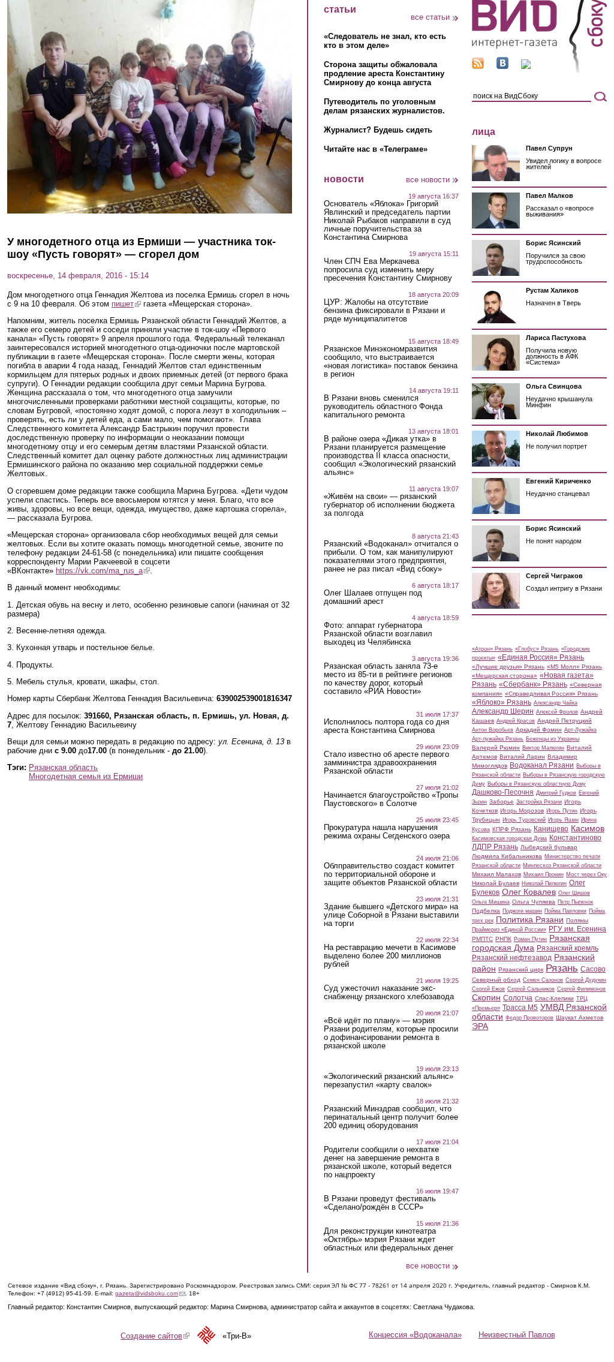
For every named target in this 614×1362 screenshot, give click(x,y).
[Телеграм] (526, 66)
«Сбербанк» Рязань (533, 684)
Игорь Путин (561, 811)
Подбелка (486, 910)
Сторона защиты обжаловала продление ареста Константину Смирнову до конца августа (384, 73)
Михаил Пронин (543, 874)
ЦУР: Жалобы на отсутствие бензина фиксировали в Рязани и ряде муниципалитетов (384, 310)
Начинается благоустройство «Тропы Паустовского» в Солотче (391, 799)
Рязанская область (63, 767)
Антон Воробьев (492, 730)
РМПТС (482, 939)
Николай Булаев (495, 883)
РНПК (503, 939)
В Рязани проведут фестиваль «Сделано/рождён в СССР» (380, 1203)
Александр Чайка (555, 703)
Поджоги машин (522, 911)
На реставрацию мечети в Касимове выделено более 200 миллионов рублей (390, 956)
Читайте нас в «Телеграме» (376, 149)
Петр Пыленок (575, 902)
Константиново (575, 838)
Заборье (501, 801)
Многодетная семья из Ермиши (86, 776)
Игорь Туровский (524, 820)
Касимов (587, 828)
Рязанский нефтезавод (512, 958)
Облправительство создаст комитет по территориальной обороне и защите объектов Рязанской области (390, 874)
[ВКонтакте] (502, 66)
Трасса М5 (520, 1007)
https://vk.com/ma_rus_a (103, 570)
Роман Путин (530, 939)
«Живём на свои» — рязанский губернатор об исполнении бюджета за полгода (389, 505)
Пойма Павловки (565, 911)
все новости (428, 179)
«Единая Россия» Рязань (541, 657)
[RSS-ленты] (478, 66)
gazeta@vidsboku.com (150, 1293)
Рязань (562, 968)
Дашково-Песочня (503, 792)
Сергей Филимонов (581, 989)
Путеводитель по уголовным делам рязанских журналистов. (384, 106)
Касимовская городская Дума (509, 838)
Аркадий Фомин (539, 729)
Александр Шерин (503, 711)
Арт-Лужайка (580, 730)
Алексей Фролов (557, 712)
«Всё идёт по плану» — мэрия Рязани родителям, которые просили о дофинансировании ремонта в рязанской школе (391, 1033)
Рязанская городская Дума (531, 942)
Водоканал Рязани (542, 765)
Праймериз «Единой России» (509, 930)
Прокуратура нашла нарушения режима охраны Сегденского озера (387, 831)
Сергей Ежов (488, 989)
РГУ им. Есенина (577, 929)
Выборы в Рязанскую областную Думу (536, 784)
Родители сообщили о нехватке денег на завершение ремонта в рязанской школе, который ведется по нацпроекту (388, 1162)
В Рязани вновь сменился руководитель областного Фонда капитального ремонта (383, 406)
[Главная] (539, 71)
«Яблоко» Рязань (501, 702)
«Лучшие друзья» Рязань (508, 666)
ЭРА (480, 1026)
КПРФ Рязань (511, 829)
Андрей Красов (515, 721)
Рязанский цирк (520, 969)
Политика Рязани (530, 919)
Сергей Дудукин (585, 980)
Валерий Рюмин (496, 747)
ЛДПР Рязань (495, 847)
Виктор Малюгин (543, 748)
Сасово (593, 969)
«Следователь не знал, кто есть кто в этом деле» (385, 41)
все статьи (430, 17)
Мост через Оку (586, 874)
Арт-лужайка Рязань (497, 739)
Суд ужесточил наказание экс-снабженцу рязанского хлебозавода (389, 992)
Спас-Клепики (554, 998)
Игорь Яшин (563, 820)
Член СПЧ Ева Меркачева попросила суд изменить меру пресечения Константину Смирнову (388, 269)
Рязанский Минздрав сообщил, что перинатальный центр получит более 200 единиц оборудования (391, 1117)
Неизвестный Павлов (516, 1334)
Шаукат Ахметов (579, 1017)
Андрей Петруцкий (564, 720)
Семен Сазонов (543, 980)
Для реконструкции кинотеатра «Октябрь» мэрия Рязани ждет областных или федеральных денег (389, 1239)
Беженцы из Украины (552, 739)
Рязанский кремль (567, 948)
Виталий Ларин (522, 756)
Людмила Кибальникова (507, 856)
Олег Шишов (574, 893)
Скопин (486, 997)
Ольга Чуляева (533, 901)
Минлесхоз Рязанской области (562, 865)
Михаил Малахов (496, 874)
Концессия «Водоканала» (415, 1334)
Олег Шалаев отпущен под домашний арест (373, 597)
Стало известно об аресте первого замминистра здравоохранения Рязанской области (386, 762)
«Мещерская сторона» (504, 675)
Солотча (517, 998)
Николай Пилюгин (544, 883)
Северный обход (496, 979)
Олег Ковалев (529, 892)
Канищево (551, 829)
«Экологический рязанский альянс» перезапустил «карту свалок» (388, 1080)
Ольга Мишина (491, 902)
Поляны (577, 920)
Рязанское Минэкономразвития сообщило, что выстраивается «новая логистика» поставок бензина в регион (391, 361)
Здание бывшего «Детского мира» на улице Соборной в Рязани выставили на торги (391, 915)
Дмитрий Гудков (556, 793)
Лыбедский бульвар (548, 847)
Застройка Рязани (539, 802)
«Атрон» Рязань (492, 649)
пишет (126, 303)
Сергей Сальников (531, 989)
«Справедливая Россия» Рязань (551, 693)
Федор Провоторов (529, 1018)
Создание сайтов (155, 1335)
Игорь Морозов (522, 810)
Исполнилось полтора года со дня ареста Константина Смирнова (386, 726)
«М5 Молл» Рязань (574, 666)
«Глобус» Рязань (537, 649)
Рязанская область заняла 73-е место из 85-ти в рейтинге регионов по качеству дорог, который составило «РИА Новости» (388, 679)
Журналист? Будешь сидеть (378, 129)
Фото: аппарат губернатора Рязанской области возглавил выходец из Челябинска (378, 634)
